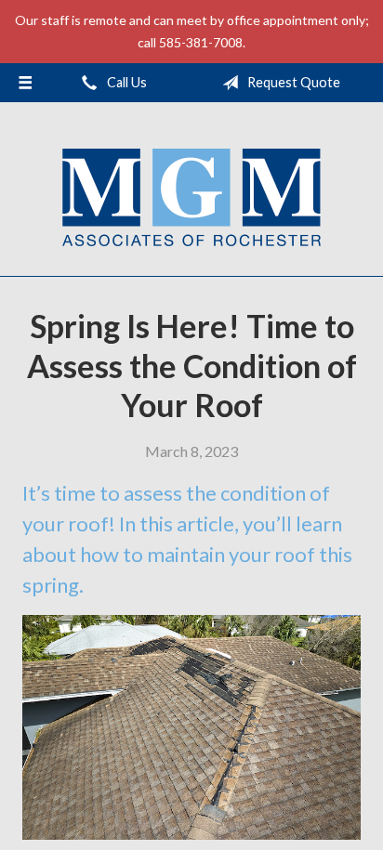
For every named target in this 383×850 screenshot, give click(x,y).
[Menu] (25, 82)
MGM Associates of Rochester (191, 197)
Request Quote (292, 82)
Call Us (125, 82)
